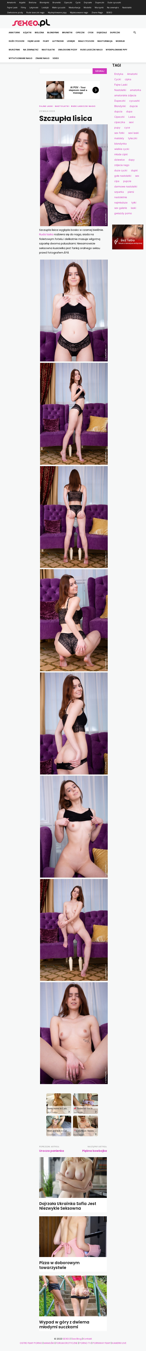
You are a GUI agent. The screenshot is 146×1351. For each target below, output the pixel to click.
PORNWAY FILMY (101, 1343)
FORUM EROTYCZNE (67, 1343)
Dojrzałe (88, 2)
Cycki (77, 2)
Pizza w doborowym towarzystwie (59, 1265)
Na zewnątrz (113, 7)
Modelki (87, 7)
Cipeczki (68, 2)
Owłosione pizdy (15, 12)
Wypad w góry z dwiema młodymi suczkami (64, 1324)
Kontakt (87, 1338)
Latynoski (33, 7)
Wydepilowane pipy (57, 12)
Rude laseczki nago (35, 12)
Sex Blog (77, 1338)
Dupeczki (99, 2)
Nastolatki (127, 7)
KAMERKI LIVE (119, 1343)
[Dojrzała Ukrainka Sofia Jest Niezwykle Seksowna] (73, 1177)
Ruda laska (46, 234)
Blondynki (44, 2)
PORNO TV (85, 1343)
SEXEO (109, 12)
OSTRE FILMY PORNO (31, 1343)
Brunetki (57, 2)
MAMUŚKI (49, 1343)
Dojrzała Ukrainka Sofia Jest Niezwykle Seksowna (67, 1206)
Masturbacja (74, 7)
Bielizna (32, 2)
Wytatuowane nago (79, 12)
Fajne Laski (12, 7)
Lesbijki (45, 7)
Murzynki (99, 7)
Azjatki (22, 2)
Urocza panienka (51, 1151)
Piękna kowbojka (94, 1151)
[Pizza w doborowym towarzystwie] (73, 1236)
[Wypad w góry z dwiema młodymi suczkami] (73, 1296)
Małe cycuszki (58, 7)
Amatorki (11, 2)
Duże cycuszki (114, 2)
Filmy (23, 7)
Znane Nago (97, 12)
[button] (134, 32)
